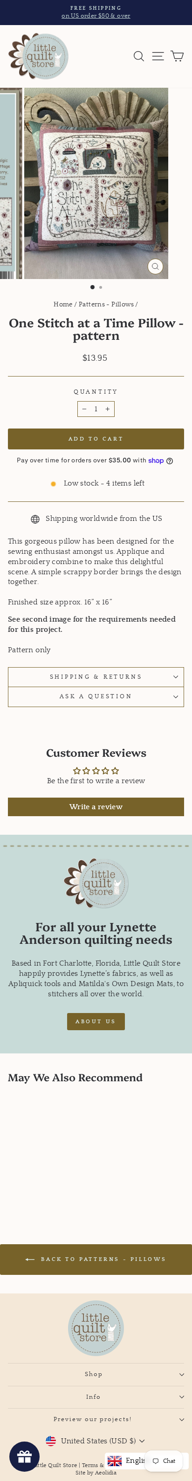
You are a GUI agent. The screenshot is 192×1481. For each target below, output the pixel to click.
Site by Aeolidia (96, 1473)
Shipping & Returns (96, 677)
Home (63, 304)
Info (93, 1397)
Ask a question (96, 696)
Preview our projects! (94, 1419)
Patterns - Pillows (106, 304)
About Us (96, 1022)
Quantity (96, 392)
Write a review (96, 807)
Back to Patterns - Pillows (102, 1259)
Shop (94, 1374)
